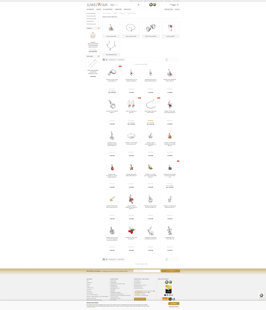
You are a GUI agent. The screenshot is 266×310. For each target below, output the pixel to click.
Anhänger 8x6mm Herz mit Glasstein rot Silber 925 (131, 80)
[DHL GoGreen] (165, 299)
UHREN (98, 9)
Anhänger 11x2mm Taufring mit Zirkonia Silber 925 (131, 143)
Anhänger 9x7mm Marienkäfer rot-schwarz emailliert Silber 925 (112, 176)
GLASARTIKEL (108, 9)
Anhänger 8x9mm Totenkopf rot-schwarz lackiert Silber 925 (170, 176)
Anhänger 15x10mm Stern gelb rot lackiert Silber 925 (112, 206)
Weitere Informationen (174, 306)
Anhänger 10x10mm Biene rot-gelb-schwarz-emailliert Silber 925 (169, 144)
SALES (177, 9)
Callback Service (90, 287)
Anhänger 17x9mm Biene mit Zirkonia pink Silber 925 (170, 206)
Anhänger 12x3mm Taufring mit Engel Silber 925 (112, 80)
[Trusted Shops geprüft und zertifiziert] (167, 282)
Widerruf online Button (91, 298)
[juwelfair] (97, 4)
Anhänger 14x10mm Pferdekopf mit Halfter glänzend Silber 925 (112, 144)
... (173, 59)
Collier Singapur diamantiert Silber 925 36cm (150, 112)
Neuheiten (169, 9)
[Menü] (264, 293)
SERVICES (127, 9)
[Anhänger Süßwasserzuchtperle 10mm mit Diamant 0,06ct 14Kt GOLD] (92, 35)
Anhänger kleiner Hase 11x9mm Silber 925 (170, 238)
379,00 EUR (93, 76)
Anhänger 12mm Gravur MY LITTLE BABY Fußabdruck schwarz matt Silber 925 (112, 239)
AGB (88, 280)
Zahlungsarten (90, 293)
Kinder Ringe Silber (90, 21)
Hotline (88, 286)
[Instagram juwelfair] (170, 295)
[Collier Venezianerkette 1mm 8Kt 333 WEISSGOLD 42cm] (92, 63)
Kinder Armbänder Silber (91, 16)
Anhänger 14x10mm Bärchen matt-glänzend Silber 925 (150, 206)
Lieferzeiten (89, 291)
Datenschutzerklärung (91, 307)
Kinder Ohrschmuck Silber (91, 18)
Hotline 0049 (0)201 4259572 (136, 1)
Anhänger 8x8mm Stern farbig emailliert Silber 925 (131, 175)
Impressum (89, 289)
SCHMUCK (90, 9)
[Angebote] (98, 28)
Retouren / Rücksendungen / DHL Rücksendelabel (97, 296)
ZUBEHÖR (118, 9)
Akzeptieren (174, 303)
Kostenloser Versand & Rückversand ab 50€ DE (154, 1)
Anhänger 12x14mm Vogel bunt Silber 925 (131, 238)
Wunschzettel (176, 1)
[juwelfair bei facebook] (167, 295)
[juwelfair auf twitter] (165, 295)
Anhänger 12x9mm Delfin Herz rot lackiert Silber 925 (169, 112)
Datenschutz (89, 282)
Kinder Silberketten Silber (91, 24)
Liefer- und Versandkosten (92, 294)
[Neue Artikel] (98, 56)
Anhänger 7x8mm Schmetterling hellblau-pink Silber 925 (150, 144)
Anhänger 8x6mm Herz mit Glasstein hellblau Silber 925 (150, 80)
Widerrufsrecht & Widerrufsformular (94, 299)
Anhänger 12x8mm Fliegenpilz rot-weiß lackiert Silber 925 (131, 207)
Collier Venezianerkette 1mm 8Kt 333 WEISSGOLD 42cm (93, 72)
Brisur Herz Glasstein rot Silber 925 (131, 112)
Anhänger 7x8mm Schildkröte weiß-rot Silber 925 (169, 80)
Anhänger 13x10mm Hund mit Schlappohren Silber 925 (150, 238)
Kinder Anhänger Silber (91, 13)
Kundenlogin (168, 1)
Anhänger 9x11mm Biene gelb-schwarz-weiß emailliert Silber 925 (150, 176)
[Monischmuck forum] (172, 295)
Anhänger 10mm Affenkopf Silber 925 (112, 112)
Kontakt (88, 284)
